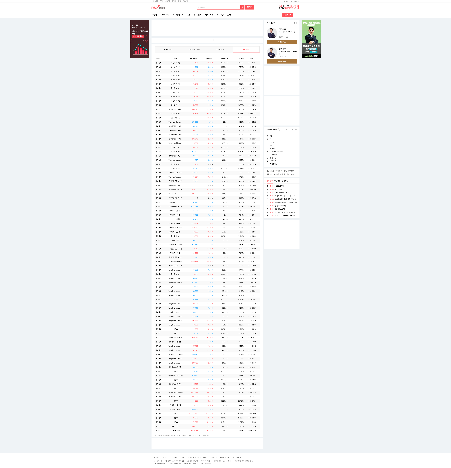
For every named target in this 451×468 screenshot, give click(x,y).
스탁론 (230, 15)
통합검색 (249, 7)
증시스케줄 (167, 1)
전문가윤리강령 (237, 457)
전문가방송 (208, 15)
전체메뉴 (296, 15)
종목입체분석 (178, 15)
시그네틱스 (273, 155)
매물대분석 (168, 49)
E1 (271, 139)
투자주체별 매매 (194, 49)
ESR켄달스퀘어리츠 (276, 152)
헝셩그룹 (273, 158)
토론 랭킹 (277, 181)
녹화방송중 (282, 42)
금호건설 (273, 161)
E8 (271, 136)
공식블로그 (155, 1)
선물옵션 (197, 15)
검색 (242, 7)
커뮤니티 (155, 15)
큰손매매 (246, 49)
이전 (291, 23)
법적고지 (214, 457)
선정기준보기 (279, 129)
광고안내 (182, 457)
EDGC (272, 142)
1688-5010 (163, 463)
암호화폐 (185, 1)
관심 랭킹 (285, 181)
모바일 (179, 1)
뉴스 (188, 15)
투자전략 (165, 15)
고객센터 (174, 457)
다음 (296, 23)
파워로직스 (273, 164)
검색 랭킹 (270, 181)
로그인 (286, 1)
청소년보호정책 (224, 457)
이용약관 (191, 457)
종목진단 (220, 15)
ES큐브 (272, 148)
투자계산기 (288, 15)
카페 (161, 1)
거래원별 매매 (220, 49)
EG (271, 145)
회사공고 (165, 457)
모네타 (174, 1)
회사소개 (156, 457)
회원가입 (296, 1)
